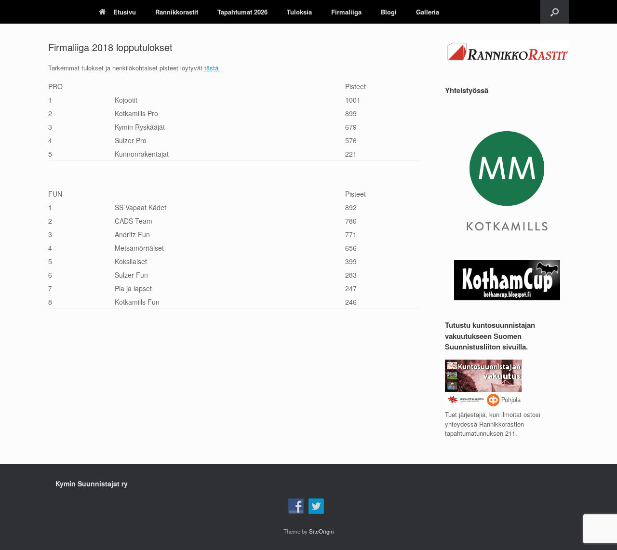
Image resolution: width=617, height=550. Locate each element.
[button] (554, 12)
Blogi (389, 11)
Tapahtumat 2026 (242, 11)
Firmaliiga (346, 11)
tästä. (212, 67)
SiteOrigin (321, 531)
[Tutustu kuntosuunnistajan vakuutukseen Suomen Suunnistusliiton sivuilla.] (483, 405)
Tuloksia (299, 11)
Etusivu (124, 11)
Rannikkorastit (176, 11)
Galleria (427, 11)
